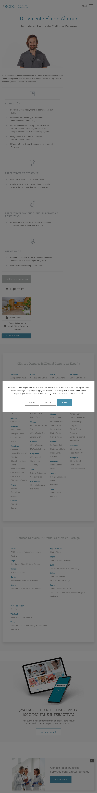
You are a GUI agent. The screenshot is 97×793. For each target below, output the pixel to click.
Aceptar (65, 402)
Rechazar (48, 402)
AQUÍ (60, 391)
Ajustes (32, 402)
